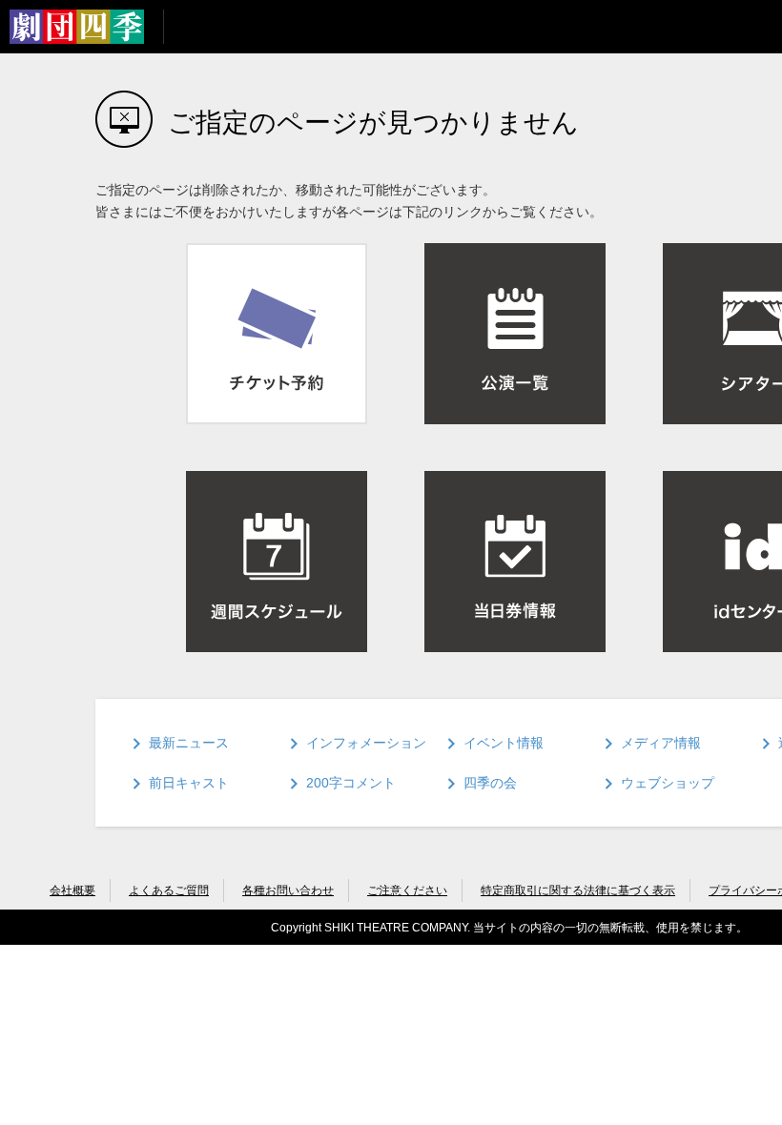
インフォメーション (366, 742)
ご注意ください (407, 890)
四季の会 (490, 782)
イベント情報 (503, 742)
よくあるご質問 (169, 890)
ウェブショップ (667, 782)
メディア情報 (661, 742)
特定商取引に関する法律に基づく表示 (578, 890)
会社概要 (72, 890)
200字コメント (351, 782)
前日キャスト (189, 782)
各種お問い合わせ (288, 890)
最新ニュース (189, 742)
